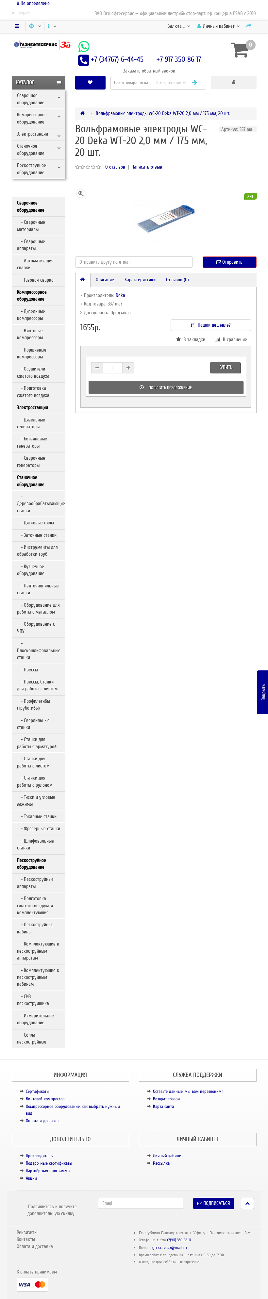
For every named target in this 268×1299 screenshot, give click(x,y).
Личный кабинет (168, 1156)
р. (176, 26)
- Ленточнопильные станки (38, 589)
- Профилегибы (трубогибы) (33, 704)
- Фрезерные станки (38, 828)
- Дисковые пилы (35, 523)
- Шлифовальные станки (35, 844)
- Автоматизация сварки (35, 264)
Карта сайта (163, 1106)
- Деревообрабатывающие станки (41, 504)
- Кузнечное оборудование (30, 570)
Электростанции (32, 134)
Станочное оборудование (30, 149)
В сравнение (233, 339)
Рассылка (161, 1163)
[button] (234, 82)
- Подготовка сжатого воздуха (33, 391)
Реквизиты (27, 1232)
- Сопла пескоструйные (31, 1038)
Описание (105, 280)
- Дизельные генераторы (31, 423)
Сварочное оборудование (30, 98)
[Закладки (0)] (90, 82)
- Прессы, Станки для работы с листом (37, 685)
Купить (225, 367)
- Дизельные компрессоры (31, 314)
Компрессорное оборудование (32, 118)
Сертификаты (37, 1091)
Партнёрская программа (48, 1171)
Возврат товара (166, 1099)
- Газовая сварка (35, 280)
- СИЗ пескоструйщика (33, 1000)
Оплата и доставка (42, 1121)
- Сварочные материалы (31, 225)
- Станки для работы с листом (33, 762)
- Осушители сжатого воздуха (33, 372)
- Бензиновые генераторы (32, 442)
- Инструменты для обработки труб (37, 550)
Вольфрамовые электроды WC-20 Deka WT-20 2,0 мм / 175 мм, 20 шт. (163, 113)
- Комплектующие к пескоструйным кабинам (38, 977)
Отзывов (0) (177, 280)
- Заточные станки (37, 535)
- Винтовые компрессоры (30, 334)
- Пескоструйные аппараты (35, 882)
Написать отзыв (146, 167)
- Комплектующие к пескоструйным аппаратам (38, 951)
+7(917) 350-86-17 (179, 1240)
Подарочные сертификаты (49, 1163)
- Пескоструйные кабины (35, 928)
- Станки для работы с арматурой (37, 742)
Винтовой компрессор (45, 1099)
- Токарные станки (37, 816)
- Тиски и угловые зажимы (36, 800)
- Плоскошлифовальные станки (38, 650)
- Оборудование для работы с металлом (38, 608)
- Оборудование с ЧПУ (36, 627)
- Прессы (27, 670)
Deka (120, 295)
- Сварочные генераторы (31, 461)
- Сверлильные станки (33, 723)
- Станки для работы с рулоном (34, 781)
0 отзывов (115, 167)
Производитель (39, 1156)
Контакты (26, 1239)
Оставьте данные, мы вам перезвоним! (188, 1091)
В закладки (193, 339)
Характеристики (140, 280)
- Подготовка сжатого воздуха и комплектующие (35, 905)
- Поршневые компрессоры (31, 353)
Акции (31, 1178)
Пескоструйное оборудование (31, 168)
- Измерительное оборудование (35, 1019)
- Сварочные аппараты (31, 244)
